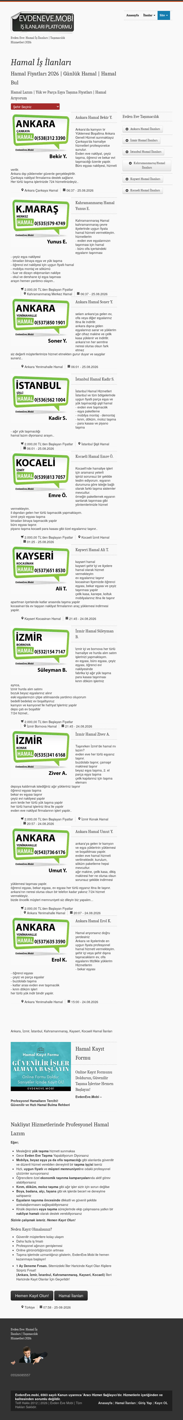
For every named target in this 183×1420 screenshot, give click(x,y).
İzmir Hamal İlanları (144, 140)
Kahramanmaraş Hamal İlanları (149, 165)
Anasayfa (132, 15)
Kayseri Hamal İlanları (145, 179)
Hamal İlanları (71, 1295)
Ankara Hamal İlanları (145, 129)
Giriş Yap (145, 1403)
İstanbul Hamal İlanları (145, 152)
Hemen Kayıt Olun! (32, 1295)
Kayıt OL (161, 1403)
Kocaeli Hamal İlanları (145, 190)
